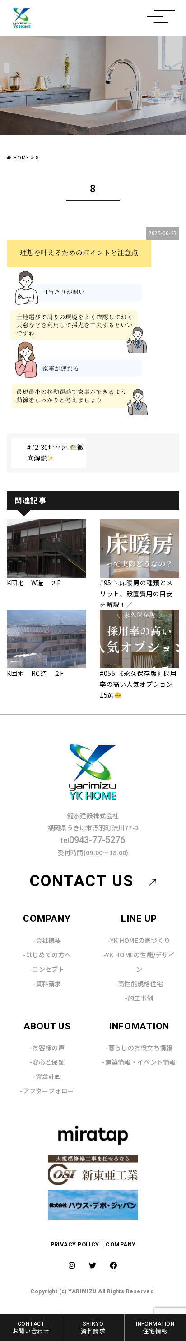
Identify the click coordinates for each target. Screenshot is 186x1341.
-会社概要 (47, 940)
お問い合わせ (31, 1328)
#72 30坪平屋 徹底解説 (55, 452)
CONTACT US (82, 881)
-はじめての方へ (47, 954)
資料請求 (93, 1328)
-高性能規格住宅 (139, 983)
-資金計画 (47, 1076)
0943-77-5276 (93, 839)
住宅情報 (155, 1328)
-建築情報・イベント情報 (139, 1061)
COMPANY (120, 1244)
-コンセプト (47, 969)
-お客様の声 (47, 1047)
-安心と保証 (47, 1061)
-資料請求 (47, 983)
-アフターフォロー (47, 1090)
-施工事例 (139, 997)
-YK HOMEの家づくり (139, 940)
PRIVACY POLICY (76, 1244)
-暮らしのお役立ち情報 (138, 1047)
